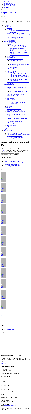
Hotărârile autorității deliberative (11, 161)
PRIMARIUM (25, 412)
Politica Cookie (7, 328)
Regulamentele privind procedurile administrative (15, 162)
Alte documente (7, 166)
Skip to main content (8, 3)
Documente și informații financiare (12, 165)
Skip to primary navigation (10, 1)
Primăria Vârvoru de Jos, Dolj (8, 18)
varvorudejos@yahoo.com (10, 405)
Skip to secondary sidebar (10, 6)
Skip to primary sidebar (9, 4)
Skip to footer (7, 7)
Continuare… (4, 363)
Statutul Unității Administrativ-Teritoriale (13, 160)
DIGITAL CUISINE (16, 412)
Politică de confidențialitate (10, 329)
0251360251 (8, 403)
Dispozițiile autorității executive (11, 164)
